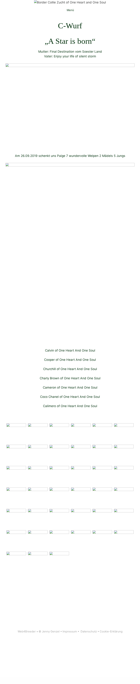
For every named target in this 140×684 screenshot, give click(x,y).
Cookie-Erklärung (111, 631)
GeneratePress (114, 637)
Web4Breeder (27, 631)
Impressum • (72, 631)
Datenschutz (89, 631)
